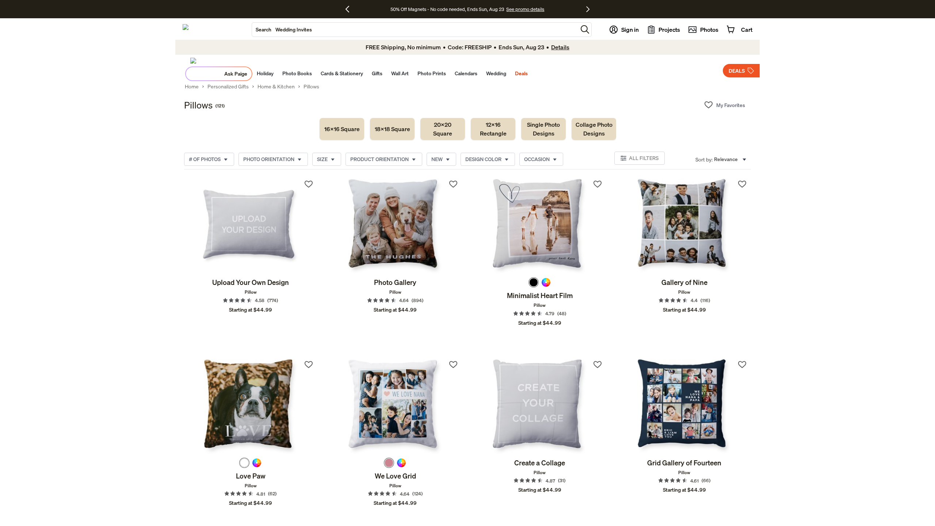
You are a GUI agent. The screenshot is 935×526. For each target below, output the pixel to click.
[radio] (533, 282)
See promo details (525, 9)
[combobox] (415, 30)
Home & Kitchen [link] (276, 86)
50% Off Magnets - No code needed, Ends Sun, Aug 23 (447, 9)
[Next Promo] (587, 9)
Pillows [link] (311, 86)
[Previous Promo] (350, 9)
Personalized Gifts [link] (228, 86)
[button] (585, 29)
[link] (342, 129)
